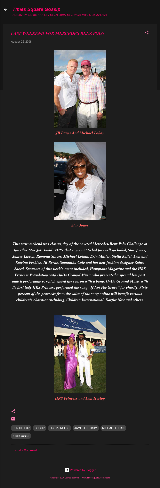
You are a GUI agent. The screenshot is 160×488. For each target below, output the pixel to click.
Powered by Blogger (82, 470)
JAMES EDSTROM (85, 428)
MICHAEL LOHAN (113, 428)
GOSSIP (40, 428)
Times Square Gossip (36, 9)
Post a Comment (26, 450)
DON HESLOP (21, 428)
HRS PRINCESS (59, 428)
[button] (146, 33)
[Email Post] (13, 420)
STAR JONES (21, 436)
